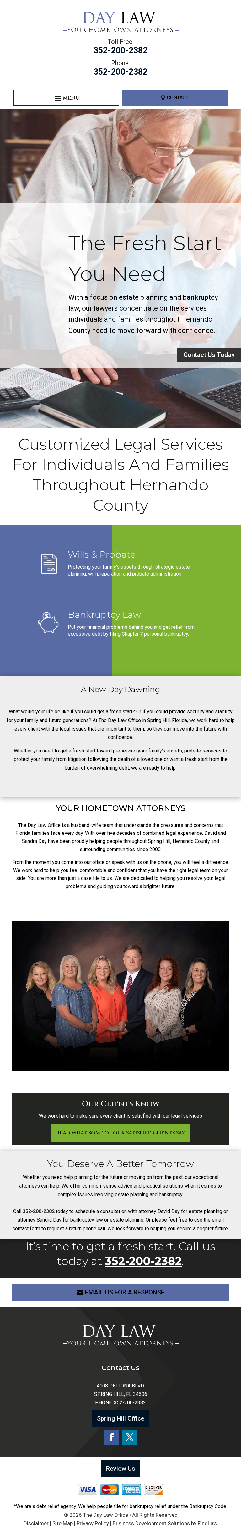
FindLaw (207, 1523)
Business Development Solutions (151, 1523)
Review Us (120, 1468)
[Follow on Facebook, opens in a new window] (111, 1437)
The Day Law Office (105, 1515)
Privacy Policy (93, 1523)
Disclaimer (36, 1523)
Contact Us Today (209, 355)
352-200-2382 (120, 50)
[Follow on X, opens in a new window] (129, 1437)
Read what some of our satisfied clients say (120, 1132)
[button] (66, 98)
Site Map (62, 1523)
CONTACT (178, 98)
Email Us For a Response (124, 1292)
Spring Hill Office (120, 1418)
